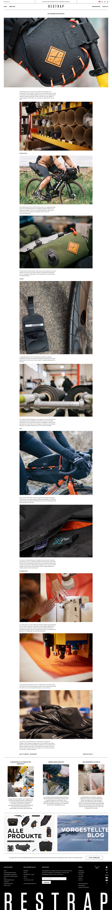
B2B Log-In (7, 1)
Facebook (81, 870)
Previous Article (88, 754)
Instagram (81, 872)
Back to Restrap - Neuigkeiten (28, 754)
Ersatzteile (7, 885)
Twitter (80, 874)
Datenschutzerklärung (11, 876)
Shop (5, 6)
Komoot (80, 880)
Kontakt (105, 6)
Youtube (80, 876)
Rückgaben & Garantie (10, 874)
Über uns (12, 6)
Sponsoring (81, 885)
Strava (80, 878)
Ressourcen (96, 6)
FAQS (5, 870)
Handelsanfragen (83, 887)
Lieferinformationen (10, 872)
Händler (6, 881)
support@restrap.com (29, 883)
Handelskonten (8, 883)
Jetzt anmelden (94, 857)
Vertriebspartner (9, 880)
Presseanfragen (83, 883)
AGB (5, 878)
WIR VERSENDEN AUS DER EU (91, 762)
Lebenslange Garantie (56, 762)
